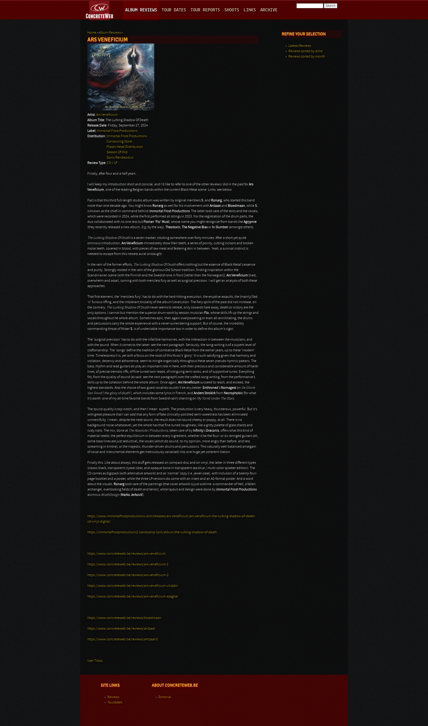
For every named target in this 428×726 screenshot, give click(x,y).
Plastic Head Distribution (125, 147)
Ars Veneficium (107, 115)
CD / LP (112, 163)
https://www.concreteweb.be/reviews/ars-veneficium (126, 554)
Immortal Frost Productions (117, 131)
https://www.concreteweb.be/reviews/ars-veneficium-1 (128, 564)
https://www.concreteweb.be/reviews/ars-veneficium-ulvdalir (132, 586)
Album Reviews (141, 10)
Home (91, 33)
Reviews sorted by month (306, 56)
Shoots (231, 10)
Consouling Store (119, 141)
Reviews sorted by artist (305, 51)
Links (250, 10)
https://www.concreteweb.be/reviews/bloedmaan (124, 618)
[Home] (100, 10)
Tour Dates (174, 10)
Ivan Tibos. (95, 661)
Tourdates (114, 702)
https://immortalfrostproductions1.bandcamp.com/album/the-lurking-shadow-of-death (152, 532)
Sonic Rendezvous (120, 157)
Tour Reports (205, 10)
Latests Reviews (299, 46)
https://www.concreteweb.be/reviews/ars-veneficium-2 (128, 575)
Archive (269, 10)
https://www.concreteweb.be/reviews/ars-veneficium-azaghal (132, 596)
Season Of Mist (117, 152)
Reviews (113, 697)
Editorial (164, 697)
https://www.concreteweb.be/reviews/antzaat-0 (122, 639)
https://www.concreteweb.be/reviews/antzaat (121, 629)
